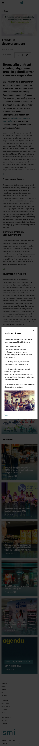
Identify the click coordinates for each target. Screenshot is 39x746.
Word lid (7, 415)
